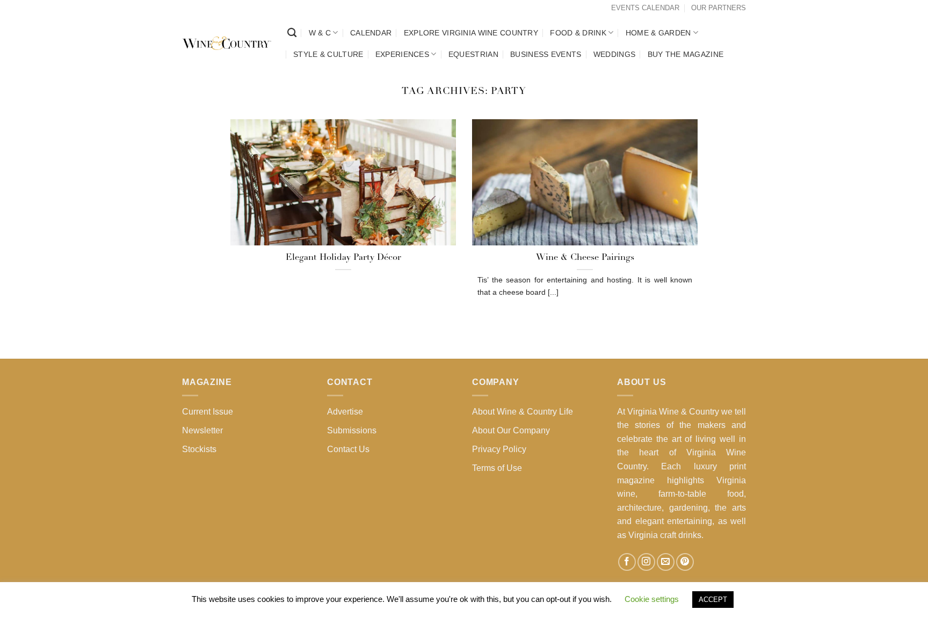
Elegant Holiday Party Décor (343, 257)
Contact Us (348, 449)
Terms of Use (497, 468)
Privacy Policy (499, 449)
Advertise (345, 411)
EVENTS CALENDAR (645, 8)
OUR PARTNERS (718, 8)
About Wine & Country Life (522, 411)
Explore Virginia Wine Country (471, 32)
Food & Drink (578, 32)
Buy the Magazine (686, 54)
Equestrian (473, 54)
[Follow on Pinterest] (685, 562)
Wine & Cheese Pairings (585, 257)
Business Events (545, 54)
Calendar (371, 32)
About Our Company (511, 430)
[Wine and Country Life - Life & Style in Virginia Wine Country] (226, 43)
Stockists (199, 449)
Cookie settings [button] (652, 599)
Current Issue (207, 411)
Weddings (614, 54)
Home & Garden (658, 32)
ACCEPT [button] (713, 600)
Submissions (351, 430)
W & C (320, 32)
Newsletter (202, 430)
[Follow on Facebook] (627, 562)
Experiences (402, 54)
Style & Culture (328, 54)
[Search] (291, 33)
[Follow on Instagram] (646, 562)
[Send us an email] (666, 562)
